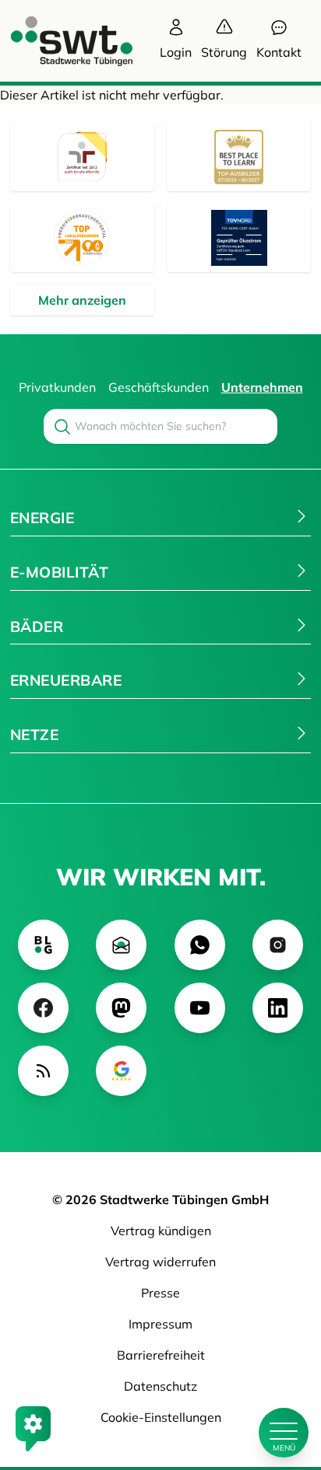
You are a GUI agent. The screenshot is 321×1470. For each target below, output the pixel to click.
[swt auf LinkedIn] (277, 1008)
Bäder (36, 626)
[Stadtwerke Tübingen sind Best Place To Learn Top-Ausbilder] (239, 157)
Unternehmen (262, 387)
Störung (224, 52)
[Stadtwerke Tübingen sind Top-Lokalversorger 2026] (82, 238)
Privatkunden (57, 387)
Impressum (160, 1324)
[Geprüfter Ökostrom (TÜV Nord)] (239, 238)
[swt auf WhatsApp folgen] (200, 945)
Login (176, 52)
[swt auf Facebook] (43, 1008)
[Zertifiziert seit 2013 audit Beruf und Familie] (82, 157)
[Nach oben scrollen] (283, 1379)
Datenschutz (160, 1386)
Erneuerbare (66, 680)
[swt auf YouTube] (200, 1008)
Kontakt (279, 52)
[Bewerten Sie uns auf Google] (121, 1071)
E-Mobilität (59, 572)
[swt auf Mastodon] (121, 1008)
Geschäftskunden (158, 387)
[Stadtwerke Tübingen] (57, 41)
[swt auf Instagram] (277, 945)
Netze (34, 734)
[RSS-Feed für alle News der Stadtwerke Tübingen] (43, 1071)
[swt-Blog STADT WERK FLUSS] (43, 945)
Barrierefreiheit (161, 1355)
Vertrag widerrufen (160, 1261)
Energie (42, 517)
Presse (160, 1293)
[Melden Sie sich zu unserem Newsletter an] (121, 945)
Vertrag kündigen (161, 1230)
